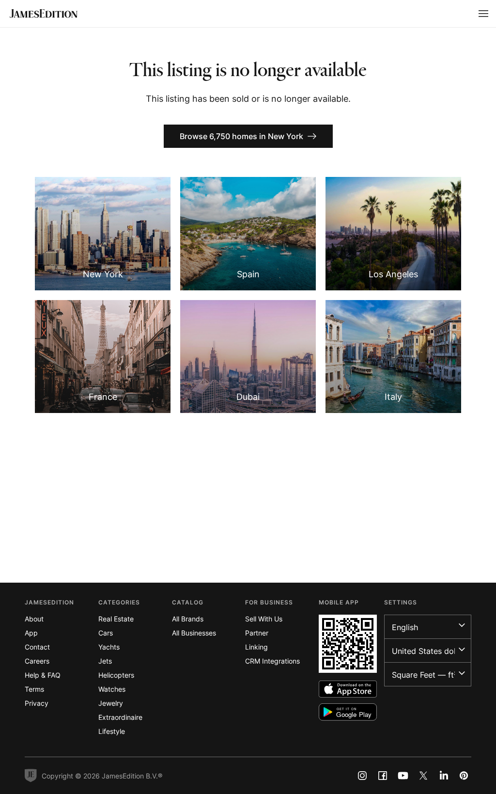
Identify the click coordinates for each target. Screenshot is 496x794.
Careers (37, 661)
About (34, 619)
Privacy (36, 703)
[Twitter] (423, 775)
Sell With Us (263, 619)
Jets (105, 661)
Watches (111, 689)
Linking (256, 647)
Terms (34, 689)
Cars (105, 633)
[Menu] (483, 13)
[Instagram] (362, 775)
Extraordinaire (120, 717)
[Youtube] (403, 775)
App (31, 633)
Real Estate (116, 619)
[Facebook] (382, 775)
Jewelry (110, 703)
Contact (37, 647)
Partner (256, 633)
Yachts (109, 647)
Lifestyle (111, 731)
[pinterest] (464, 775)
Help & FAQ (43, 675)
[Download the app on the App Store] (348, 689)
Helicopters (116, 675)
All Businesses (194, 633)
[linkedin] (443, 775)
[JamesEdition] (43, 13)
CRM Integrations (272, 661)
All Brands (187, 619)
